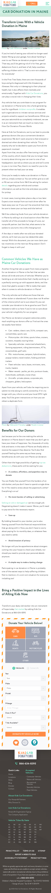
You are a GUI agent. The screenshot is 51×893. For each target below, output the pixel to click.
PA (30, 840)
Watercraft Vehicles (34, 780)
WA (35, 842)
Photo (4, 48)
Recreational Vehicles (31, 783)
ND (30, 830)
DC (9, 842)
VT (35, 837)
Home (10, 774)
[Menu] (47, 3)
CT (9, 840)
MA (20, 837)
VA (35, 840)
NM (25, 842)
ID (14, 835)
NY (30, 825)
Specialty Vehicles (33, 787)
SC (35, 825)
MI (19, 840)
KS (19, 825)
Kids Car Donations (34, 93)
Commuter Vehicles (34, 777)
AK (9, 827)
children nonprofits (27, 109)
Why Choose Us (14, 803)
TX (35, 832)
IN (14, 840)
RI (29, 842)
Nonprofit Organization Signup (19, 812)
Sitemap (41, 851)
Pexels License (34, 48)
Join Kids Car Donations (19, 808)
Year (7, 674)
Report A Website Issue (25, 854)
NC (30, 827)
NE (25, 832)
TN (35, 830)
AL (9, 825)
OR (30, 837)
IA (14, 842)
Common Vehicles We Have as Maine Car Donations (22, 261)
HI (14, 832)
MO (25, 827)
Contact (11, 789)
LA (19, 830)
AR (9, 832)
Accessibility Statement (16, 858)
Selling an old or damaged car (15, 502)
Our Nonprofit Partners (17, 800)
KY (19, 827)
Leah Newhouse (16, 48)
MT (25, 830)
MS (25, 825)
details (5, 185)
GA (15, 830)
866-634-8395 (27, 878)
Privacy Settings (38, 858)
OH (30, 832)
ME (20, 832)
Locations (12, 777)
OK (30, 835)
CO (9, 837)
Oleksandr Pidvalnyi (18, 425)
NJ (24, 840)
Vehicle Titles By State (18, 820)
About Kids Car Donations (20, 795)
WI (40, 827)
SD (35, 827)
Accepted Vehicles (30, 771)
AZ (9, 830)
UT (35, 835)
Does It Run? (10, 713)
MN (20, 842)
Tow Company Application (18, 815)
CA (9, 835)
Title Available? (11, 723)
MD (20, 835)
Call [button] (33, 3)
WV (40, 825)
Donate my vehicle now (25, 734)
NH (25, 837)
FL (14, 827)
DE (14, 825)
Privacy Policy (12, 851)
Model (8, 694)
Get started (19, 609)
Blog (10, 783)
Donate (11, 786)
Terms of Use (28, 851)
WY (40, 830)
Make (7, 684)
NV (25, 835)
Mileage (8, 703)
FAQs (10, 780)
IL (14, 837)
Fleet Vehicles (32, 790)
